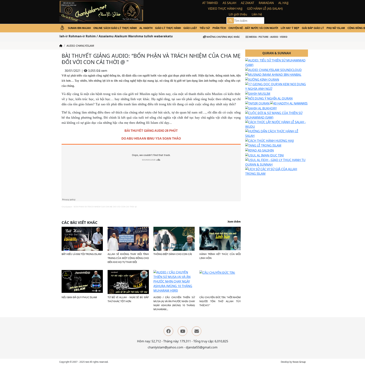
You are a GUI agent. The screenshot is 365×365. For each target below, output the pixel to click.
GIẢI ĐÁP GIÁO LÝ (313, 28)
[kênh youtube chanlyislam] (182, 331)
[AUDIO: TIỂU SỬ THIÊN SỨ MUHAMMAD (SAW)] (276, 62)
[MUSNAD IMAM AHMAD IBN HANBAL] (273, 74)
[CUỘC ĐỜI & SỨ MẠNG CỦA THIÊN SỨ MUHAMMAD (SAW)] (276, 115)
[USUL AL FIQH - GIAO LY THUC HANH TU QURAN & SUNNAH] (276, 162)
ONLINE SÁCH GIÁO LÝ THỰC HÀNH (115, 28)
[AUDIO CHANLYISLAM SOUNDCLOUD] (273, 69)
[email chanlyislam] (196, 331)
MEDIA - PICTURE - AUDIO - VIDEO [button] (267, 36)
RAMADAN (266, 3)
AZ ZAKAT (247, 3)
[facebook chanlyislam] (168, 331)
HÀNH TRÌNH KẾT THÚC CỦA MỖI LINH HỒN (220, 256)
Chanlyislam (67, 207)
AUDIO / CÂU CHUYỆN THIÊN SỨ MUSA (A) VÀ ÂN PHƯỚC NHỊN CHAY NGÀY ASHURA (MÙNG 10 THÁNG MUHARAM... (174, 303)
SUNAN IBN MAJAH (79, 28)
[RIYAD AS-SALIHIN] (259, 150)
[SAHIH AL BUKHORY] (261, 108)
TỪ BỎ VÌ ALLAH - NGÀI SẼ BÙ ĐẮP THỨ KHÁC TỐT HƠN (128, 299)
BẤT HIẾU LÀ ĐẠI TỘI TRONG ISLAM (82, 254)
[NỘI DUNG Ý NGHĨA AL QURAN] (269, 98)
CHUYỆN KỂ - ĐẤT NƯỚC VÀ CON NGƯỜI (253, 28)
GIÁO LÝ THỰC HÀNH (168, 28)
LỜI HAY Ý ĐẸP (290, 28)
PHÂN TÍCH (219, 28)
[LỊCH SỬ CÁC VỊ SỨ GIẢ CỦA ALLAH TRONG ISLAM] (276, 171)
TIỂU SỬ (205, 28)
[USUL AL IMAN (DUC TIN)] (264, 155)
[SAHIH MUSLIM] (257, 93)
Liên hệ (257, 14)
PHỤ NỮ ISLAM (336, 28)
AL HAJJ (283, 3)
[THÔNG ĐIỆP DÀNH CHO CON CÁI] (174, 239)
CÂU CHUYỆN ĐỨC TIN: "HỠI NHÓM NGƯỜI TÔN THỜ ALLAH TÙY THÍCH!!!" (220, 301)
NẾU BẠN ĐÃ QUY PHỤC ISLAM (79, 297)
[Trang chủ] (60, 45)
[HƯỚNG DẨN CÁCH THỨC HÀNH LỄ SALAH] (276, 133)
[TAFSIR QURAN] (257, 103)
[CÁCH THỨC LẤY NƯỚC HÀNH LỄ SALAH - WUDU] (276, 124)
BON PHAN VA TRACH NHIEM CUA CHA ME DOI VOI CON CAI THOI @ (105, 207)
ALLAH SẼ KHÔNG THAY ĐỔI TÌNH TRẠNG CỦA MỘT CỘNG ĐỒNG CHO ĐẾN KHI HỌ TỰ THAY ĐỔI (128, 258)
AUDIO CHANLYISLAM (80, 45)
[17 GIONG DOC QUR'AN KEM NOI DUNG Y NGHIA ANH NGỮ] (276, 86)
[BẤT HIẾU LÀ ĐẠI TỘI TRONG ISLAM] (82, 240)
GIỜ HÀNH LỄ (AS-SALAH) (265, 8)
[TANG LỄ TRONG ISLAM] (263, 145)
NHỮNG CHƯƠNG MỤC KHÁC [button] (223, 36)
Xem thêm (234, 221)
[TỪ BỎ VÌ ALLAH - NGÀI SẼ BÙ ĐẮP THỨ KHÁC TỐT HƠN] (128, 282)
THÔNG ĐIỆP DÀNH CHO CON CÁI (172, 254)
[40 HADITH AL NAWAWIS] (289, 103)
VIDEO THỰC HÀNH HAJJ (225, 8)
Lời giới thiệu (238, 14)
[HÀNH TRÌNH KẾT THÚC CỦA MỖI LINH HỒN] (220, 238)
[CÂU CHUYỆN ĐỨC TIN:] (217, 272)
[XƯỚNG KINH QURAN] (262, 79)
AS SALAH (229, 3)
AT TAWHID (210, 3)
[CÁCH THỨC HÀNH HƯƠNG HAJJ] (269, 140)
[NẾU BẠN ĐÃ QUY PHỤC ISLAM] (82, 281)
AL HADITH (145, 28)
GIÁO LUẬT (190, 28)
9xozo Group (299, 361)
